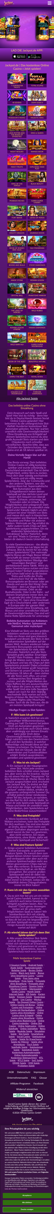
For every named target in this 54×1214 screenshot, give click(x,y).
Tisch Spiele (33, 1045)
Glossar (43, 1078)
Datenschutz (23, 1072)
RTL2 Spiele (24, 1060)
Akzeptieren (26, 1195)
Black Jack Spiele (27, 973)
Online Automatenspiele (26, 1055)
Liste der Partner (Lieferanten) (16, 1189)
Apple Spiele (16, 968)
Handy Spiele (33, 992)
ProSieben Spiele (26, 1066)
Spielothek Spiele (30, 1050)
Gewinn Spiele (36, 986)
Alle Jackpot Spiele (27, 398)
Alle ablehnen (27, 1202)
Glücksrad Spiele (19, 989)
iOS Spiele (31, 994)
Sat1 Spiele (37, 1060)
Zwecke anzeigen (27, 1209)
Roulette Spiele (24, 1031)
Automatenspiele (33, 968)
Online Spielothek (29, 1029)
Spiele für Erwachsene (30, 1039)
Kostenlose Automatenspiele (26, 1053)
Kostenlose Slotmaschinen (24, 1058)
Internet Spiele (16, 994)
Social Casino (23, 1037)
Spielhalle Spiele (19, 1047)
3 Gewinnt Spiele (17, 965)
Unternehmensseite (17, 1078)
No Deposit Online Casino (30, 1002)
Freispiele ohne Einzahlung (27, 982)
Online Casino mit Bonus (22, 1005)
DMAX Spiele (19, 1063)
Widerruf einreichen (27, 1089)
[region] (27, 1169)
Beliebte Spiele (18, 970)
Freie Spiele (27, 981)
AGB (11, 1072)
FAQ (33, 1078)
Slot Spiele (24, 1034)
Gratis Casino (18, 992)
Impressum (39, 1072)
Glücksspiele (35, 989)
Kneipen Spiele (24, 997)
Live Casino (26, 1000)
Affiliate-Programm (20, 1084)
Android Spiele (35, 965)
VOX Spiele (34, 1063)
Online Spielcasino (27, 1026)
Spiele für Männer (20, 1042)
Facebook (39, 1084)
